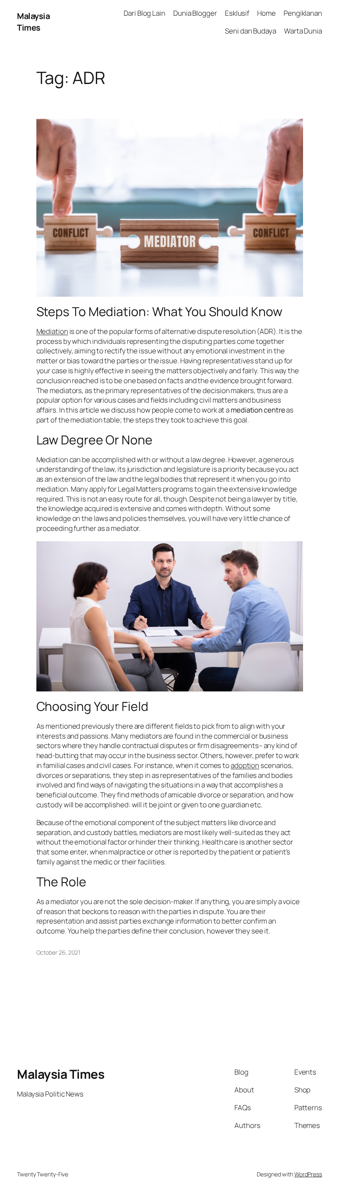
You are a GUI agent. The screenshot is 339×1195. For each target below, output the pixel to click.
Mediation (52, 331)
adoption (245, 765)
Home (266, 13)
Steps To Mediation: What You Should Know (159, 312)
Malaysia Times (33, 21)
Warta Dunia (303, 31)
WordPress (308, 1174)
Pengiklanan (303, 13)
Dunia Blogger (195, 13)
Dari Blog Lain (144, 13)
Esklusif (237, 13)
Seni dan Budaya (250, 31)
